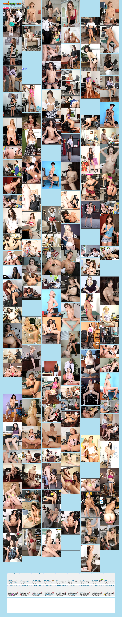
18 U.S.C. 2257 (62, 615)
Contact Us (71, 615)
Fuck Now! (18, 7)
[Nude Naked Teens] (12, 3)
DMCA (67, 615)
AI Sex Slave (6, 7)
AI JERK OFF (12, 7)
